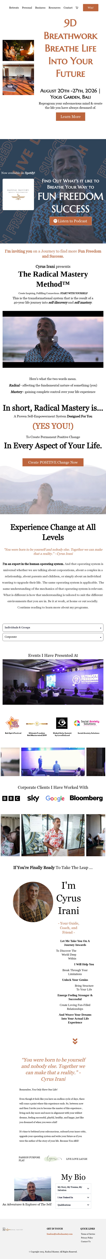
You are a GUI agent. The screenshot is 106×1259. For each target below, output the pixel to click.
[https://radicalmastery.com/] (13, 1229)
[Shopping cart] (77, 7)
